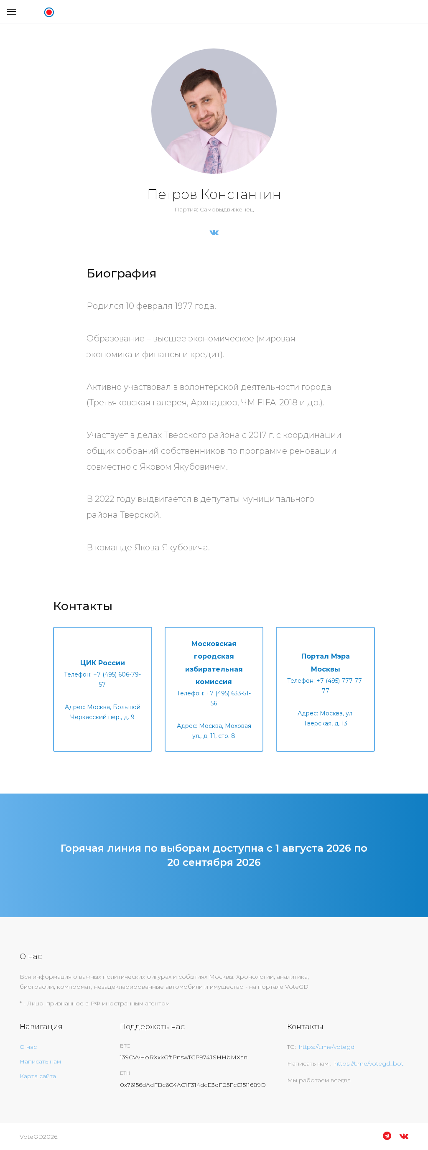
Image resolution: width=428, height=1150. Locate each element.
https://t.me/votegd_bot (368, 1063)
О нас (28, 1047)
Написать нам (40, 1061)
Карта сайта (38, 1076)
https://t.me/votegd (326, 1047)
